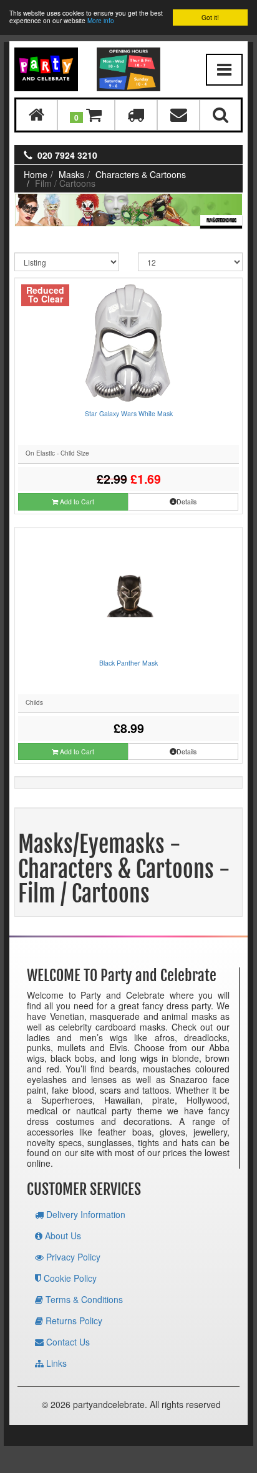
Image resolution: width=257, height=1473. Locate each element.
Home (35, 174)
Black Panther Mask (128, 662)
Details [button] (186, 501)
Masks (71, 174)
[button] (86, 114)
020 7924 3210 (67, 155)
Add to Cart (76, 501)
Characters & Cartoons (140, 174)
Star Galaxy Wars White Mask (129, 413)
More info (100, 20)
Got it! (210, 17)
